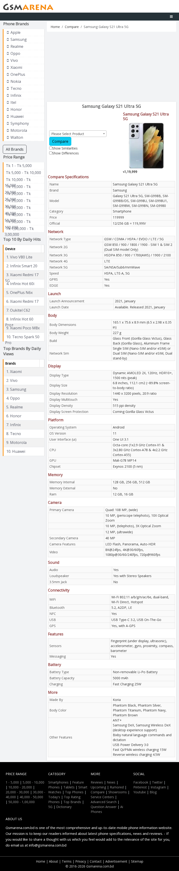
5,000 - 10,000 (33, 782)
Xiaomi (16, 67)
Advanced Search (104, 802)
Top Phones (74, 792)
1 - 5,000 (12, 782)
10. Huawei (15, 451)
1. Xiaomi (14, 371)
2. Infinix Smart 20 (21, 265)
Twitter (157, 782)
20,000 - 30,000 (17, 792)
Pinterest (140, 787)
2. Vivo (11, 380)
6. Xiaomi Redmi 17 (22, 301)
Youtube (139, 792)
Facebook (140, 782)
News (111, 782)
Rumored (117, 787)
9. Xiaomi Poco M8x (23, 328)
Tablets (69, 787)
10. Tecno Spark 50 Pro (22, 337)
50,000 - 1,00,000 (21, 802)
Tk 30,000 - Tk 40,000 (18, 208)
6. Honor (13, 415)
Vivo (14, 60)
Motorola (18, 130)
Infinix (15, 95)
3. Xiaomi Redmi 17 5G (21, 275)
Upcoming (98, 787)
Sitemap (137, 861)
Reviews (97, 782)
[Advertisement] (111, 66)
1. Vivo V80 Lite (19, 257)
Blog (153, 792)
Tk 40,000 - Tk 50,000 (18, 215)
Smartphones (58, 782)
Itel (13, 102)
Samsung (18, 39)
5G (50, 807)
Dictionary (64, 807)
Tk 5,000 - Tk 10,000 (23, 172)
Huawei (17, 116)
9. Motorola (16, 442)
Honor (16, 109)
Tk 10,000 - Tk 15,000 (18, 180)
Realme (16, 46)
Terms (67, 861)
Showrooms (117, 792)
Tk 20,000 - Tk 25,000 (18, 194)
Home (55, 26)
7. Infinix (13, 424)
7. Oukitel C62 (18, 310)
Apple (15, 32)
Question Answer (104, 807)
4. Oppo (13, 398)
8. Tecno (13, 433)
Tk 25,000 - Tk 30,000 (18, 201)
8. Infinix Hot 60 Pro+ (19, 319)
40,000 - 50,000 (31, 797)
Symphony (19, 123)
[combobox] (78, 133)
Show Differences (65, 153)
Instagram (158, 787)
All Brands (15, 149)
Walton (16, 137)
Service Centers (102, 797)
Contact (96, 861)
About (53, 861)
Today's (54, 797)
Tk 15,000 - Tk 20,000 (18, 187)
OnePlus (17, 74)
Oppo (15, 53)
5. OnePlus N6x (19, 292)
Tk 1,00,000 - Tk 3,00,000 (19, 229)
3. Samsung (16, 389)
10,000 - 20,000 (20, 787)
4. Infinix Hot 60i (20, 283)
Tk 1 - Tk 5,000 (19, 165)
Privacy (80, 861)
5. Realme (14, 407)
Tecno (15, 88)
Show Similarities (65, 148)
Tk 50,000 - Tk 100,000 (18, 222)
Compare (72, 26)
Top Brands (72, 802)
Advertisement (116, 861)
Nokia (15, 81)
